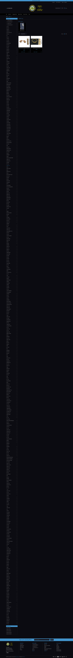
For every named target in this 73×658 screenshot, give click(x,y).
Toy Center (8, 512)
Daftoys (8, 136)
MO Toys (8, 359)
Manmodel (8, 336)
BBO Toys (8, 73)
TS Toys (8, 544)
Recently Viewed (58, 649)
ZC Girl (7, 614)
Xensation (8, 594)
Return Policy (20, 14)
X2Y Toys (8, 593)
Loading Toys (8, 324)
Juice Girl (8, 296)
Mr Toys (8, 374)
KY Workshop (8, 319)
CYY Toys (8, 134)
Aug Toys (8, 69)
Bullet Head (8, 99)
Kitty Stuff (8, 310)
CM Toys (8, 113)
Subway (8, 481)
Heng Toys (8, 246)
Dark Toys (8, 139)
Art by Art (8, 61)
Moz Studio (8, 373)
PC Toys (8, 417)
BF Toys (8, 79)
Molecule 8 (8, 368)
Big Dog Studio (9, 84)
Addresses (57, 647)
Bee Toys (8, 75)
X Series (8, 591)
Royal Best (8, 446)
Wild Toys (8, 579)
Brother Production (9, 96)
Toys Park (8, 533)
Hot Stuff (8, 258)
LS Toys (8, 327)
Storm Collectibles (9, 480)
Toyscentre (8, 515)
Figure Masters (9, 197)
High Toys (8, 249)
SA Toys (8, 449)
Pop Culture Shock (9, 425)
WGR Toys (8, 576)
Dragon (8, 156)
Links (29, 14)
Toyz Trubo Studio (9, 538)
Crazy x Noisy (8, 122)
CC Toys (8, 105)
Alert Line (8, 52)
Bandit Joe (8, 70)
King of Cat (8, 307)
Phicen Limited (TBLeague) (10, 420)
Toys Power (8, 535)
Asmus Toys (8, 67)
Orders (57, 644)
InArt (7, 275)
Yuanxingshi (8, 608)
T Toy (7, 489)
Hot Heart (8, 255)
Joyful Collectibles (9, 290)
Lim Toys (8, 322)
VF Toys (8, 565)
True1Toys (8, 542)
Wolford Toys (8, 585)
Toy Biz (8, 510)
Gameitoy (8, 223)
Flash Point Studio (9, 212)
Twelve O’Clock (9, 550)
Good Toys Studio (9, 235)
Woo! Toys (8, 588)
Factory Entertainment (10, 186)
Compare (53, 2)
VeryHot (8, 564)
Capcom (8, 102)
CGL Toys (8, 107)
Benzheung (8, 78)
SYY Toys (8, 487)
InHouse (8, 278)
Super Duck (8, 483)
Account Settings (58, 650)
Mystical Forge (8, 380)
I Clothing (8, 267)
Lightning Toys (9, 321)
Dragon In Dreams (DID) (10, 157)
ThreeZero (8, 498)
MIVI (7, 356)
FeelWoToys (8, 189)
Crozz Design (8, 130)
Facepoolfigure (9, 185)
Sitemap (21, 649)
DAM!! (45, 647)
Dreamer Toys (8, 160)
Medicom (8, 344)
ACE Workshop (9, 43)
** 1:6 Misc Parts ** (9, 23)
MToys (7, 377)
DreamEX (8, 162)
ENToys (8, 179)
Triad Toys (8, 539)
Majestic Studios (9, 333)
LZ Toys (8, 330)
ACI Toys (8, 46)
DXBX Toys (8, 165)
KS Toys (8, 313)
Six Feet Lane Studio (9, 460)
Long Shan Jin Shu (9, 325)
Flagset (8, 211)
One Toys (8, 403)
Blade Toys (8, 90)
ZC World (8, 617)
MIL (7, 348)
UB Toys (8, 556)
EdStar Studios (9, 168)
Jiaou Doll (8, 287)
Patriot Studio (8, 414)
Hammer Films (8, 238)
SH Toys (8, 454)
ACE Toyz (8, 41)
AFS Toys (8, 50)
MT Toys (8, 379)
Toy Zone (8, 518)
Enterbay (8, 177)
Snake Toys (8, 466)
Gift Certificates (58, 2)
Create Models (9, 127)
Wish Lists (57, 648)
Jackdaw (8, 284)
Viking (7, 567)
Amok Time (8, 58)
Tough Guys (8, 507)
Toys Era (8, 527)
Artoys (7, 64)
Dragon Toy (8, 159)
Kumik (7, 315)
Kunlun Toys (8, 316)
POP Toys (8, 426)
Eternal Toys (8, 180)
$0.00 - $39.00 (8, 627)
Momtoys (8, 370)
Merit (7, 345)
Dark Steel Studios (9, 142)
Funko (7, 215)
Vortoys (8, 570)
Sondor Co (8, 469)
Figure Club (8, 194)
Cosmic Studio (8, 119)
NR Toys (8, 397)
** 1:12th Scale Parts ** (10, 24)
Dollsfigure (8, 154)
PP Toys (8, 428)
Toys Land (8, 530)
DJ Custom (8, 151)
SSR (7, 475)
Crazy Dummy (8, 124)
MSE (7, 376)
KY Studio (8, 318)
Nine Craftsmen (9, 391)
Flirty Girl (8, 214)
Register (66, 2)
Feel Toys (8, 188)
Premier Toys (8, 429)
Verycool (8, 562)
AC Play (8, 47)
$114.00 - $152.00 (9, 632)
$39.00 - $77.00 (9, 629)
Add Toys (8, 49)
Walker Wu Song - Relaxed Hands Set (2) (24, 48)
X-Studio (8, 597)
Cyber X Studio (9, 133)
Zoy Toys (8, 622)
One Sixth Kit (8, 402)
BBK (7, 72)
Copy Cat (8, 116)
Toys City (8, 524)
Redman (8, 440)
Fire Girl (8, 200)
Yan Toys (8, 600)
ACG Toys (8, 44)
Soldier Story (46, 649)
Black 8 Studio (8, 87)
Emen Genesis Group (9, 174)
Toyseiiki (8, 516)
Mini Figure (8, 350)
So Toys (8, 472)
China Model (8, 110)
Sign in (63, 2)
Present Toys (8, 432)
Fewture (8, 191)
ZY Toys (8, 623)
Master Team (8, 339)
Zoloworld (8, 620)
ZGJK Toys (8, 619)
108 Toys (8, 29)
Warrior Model (8, 573)
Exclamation (8, 182)
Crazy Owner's (9, 125)
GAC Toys (8, 220)
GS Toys (8, 237)
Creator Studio (9, 128)
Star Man (8, 478)
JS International (9, 292)
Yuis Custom (8, 611)
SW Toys (8, 486)
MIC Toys (8, 347)
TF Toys (8, 492)
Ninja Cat (8, 394)
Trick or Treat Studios (10, 541)
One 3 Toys (8, 405)
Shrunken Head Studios (10, 457)
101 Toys (33, 649)
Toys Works (8, 536)
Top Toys (8, 504)
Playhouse (8, 423)
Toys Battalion (8, 521)
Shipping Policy (15, 14)
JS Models (8, 293)
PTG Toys (8, 434)
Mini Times (8, 351)
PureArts (8, 435)
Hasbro (8, 241)
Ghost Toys (8, 229)
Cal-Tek (8, 101)
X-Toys (7, 599)
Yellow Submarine (9, 602)
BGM (7, 81)
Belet (7, 76)
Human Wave (8, 263)
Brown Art (8, 98)
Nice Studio (8, 388)
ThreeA (8, 495)
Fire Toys (8, 203)
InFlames (8, 281)
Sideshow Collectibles (9, 458)
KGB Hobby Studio (9, 304)
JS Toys (8, 295)
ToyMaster (8, 513)
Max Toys (8, 342)
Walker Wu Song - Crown (36, 48)
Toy (7, 509)
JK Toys (8, 289)
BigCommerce (17, 656)
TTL (7, 545)
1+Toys (8, 26)
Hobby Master (8, 252)
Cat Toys (8, 104)
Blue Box (8, 93)
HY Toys (8, 264)
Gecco (7, 226)
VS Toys (8, 571)
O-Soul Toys (8, 399)
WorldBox (8, 590)
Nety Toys (8, 385)
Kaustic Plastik (9, 301)
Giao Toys (8, 232)
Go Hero (8, 234)
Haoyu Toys (8, 240)
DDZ (7, 145)
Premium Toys (8, 431)
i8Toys (7, 266)
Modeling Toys (9, 362)
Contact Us (9, 14)
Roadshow (8, 443)
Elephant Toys (8, 171)
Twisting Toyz (8, 553)
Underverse (8, 559)
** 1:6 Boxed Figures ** (10, 20)
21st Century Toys (9, 32)
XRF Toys (8, 596)
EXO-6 (7, 183)
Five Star (8, 208)
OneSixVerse (8, 406)
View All (33, 650)
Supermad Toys (9, 484)
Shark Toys (8, 455)
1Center (24, 656)
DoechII (8, 153)
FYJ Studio (8, 217)
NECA (7, 382)
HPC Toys (8, 261)
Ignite (7, 270)
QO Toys (8, 437)
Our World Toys (9, 411)
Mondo (7, 371)
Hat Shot (8, 243)
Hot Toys (8, 260)
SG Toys (8, 452)
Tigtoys (8, 501)
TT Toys (8, 547)
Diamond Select (9, 148)
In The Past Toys (9, 272)
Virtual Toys (8, 568)
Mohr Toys (8, 365)
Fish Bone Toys (9, 206)
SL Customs (8, 461)
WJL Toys (8, 582)
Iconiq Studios (8, 269)
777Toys (8, 38)
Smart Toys (8, 463)
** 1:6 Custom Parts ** (10, 21)
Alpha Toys (8, 55)
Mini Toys (8, 353)
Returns (57, 645)
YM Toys (8, 605)
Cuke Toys (8, 131)
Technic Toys (8, 490)
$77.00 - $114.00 (9, 630)
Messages (57, 646)
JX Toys (8, 298)
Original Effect (8, 408)
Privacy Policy (25, 14)
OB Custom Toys (9, 400)
